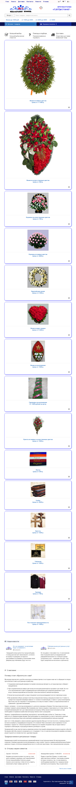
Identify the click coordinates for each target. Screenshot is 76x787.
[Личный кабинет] (68, 1)
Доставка (21, 1)
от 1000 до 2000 (27, 20)
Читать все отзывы (65, 768)
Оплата (13, 1)
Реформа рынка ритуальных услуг (59, 646)
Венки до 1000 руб (12, 20)
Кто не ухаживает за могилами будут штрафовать (23, 647)
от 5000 (52, 20)
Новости (38, 1)
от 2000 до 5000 (41, 20)
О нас (7, 1)
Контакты (30, 1)
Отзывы (46, 1)
